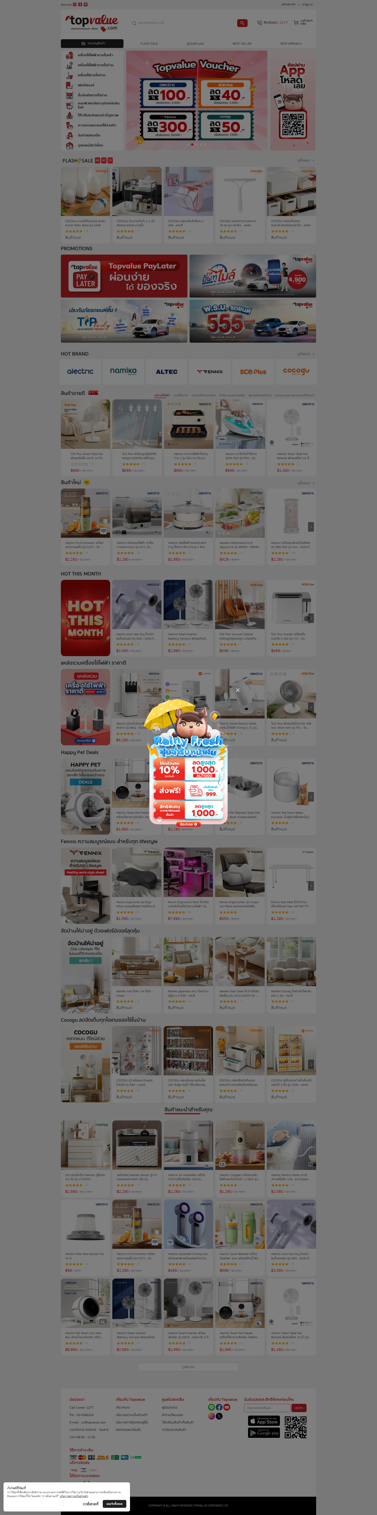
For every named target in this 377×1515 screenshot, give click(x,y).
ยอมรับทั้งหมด (114, 1503)
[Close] (237, 690)
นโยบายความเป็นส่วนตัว (74, 1496)
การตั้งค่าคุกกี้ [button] (90, 1503)
